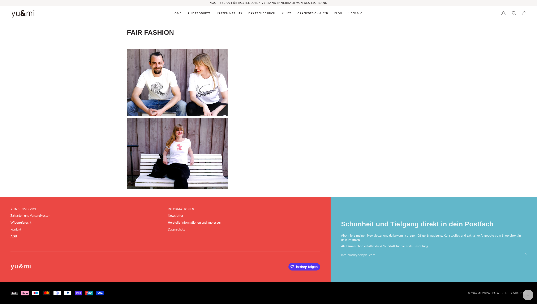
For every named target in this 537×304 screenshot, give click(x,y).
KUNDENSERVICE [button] (23, 209)
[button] (199, 13)
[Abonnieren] (523, 254)
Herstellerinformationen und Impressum (195, 222)
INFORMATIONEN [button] (181, 209)
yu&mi (476, 293)
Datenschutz (176, 229)
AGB (13, 236)
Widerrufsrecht (20, 222)
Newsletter (175, 215)
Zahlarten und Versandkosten (30, 215)
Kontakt (15, 229)
